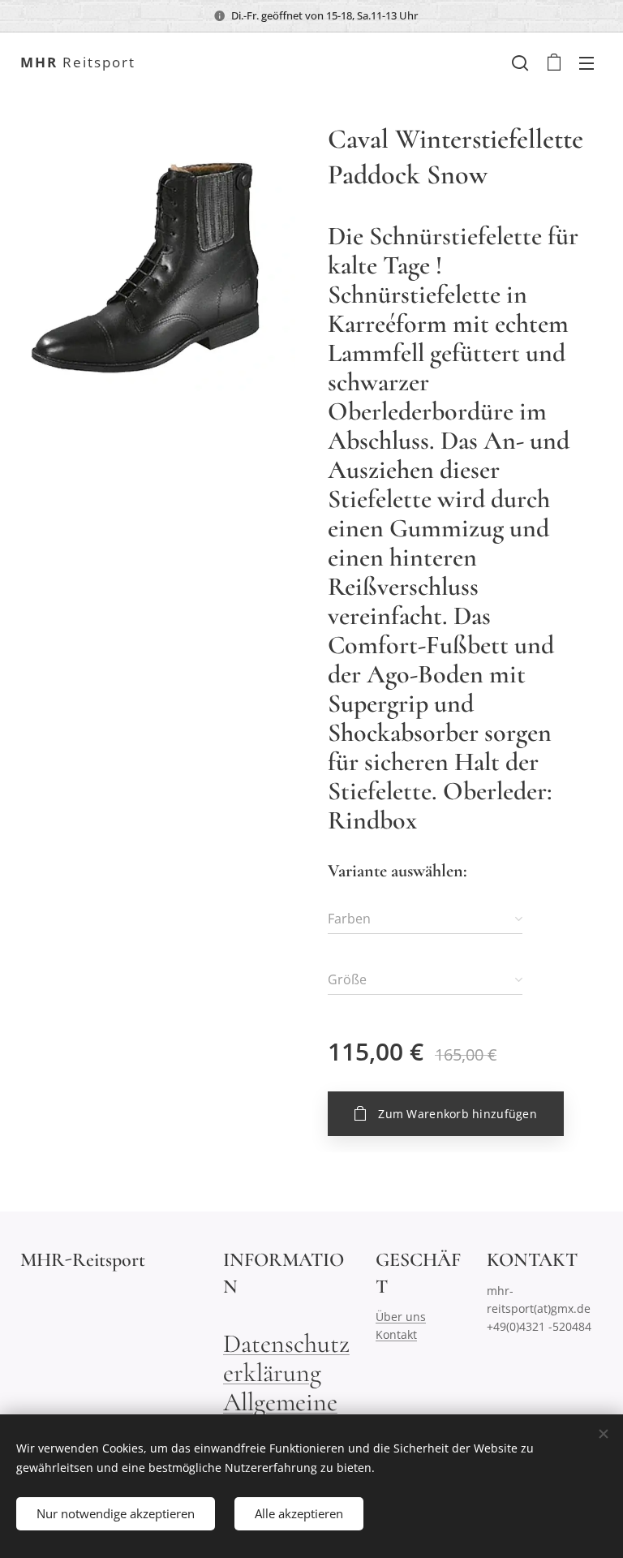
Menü (586, 62)
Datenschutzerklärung (286, 1358)
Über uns (401, 1316)
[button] (520, 62)
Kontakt (396, 1334)
